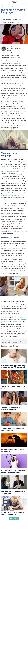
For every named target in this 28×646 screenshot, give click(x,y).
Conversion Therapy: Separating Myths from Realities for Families (13, 367)
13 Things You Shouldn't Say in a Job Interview (13, 492)
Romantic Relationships (7, 427)
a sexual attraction (6, 166)
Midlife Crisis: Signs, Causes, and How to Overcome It (13, 513)
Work (2, 489)
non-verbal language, (16, 63)
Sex (2, 406)
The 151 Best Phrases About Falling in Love (14, 388)
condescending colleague (12, 195)
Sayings (3, 385)
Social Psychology (12, 6)
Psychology (4, 6)
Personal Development (7, 510)
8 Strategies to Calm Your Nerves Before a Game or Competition (13, 471)
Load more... (14, 518)
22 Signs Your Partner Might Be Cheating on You (12, 429)
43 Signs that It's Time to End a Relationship (12, 450)
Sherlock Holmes (6, 125)
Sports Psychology (6, 468)
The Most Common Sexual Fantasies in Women (10, 408)
